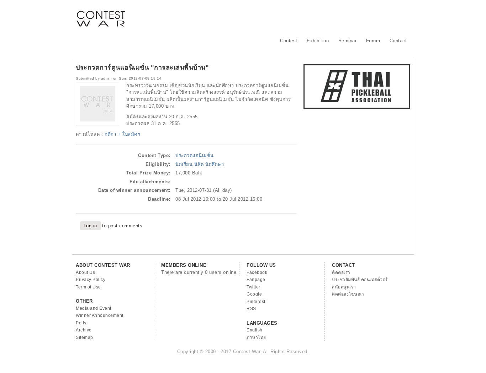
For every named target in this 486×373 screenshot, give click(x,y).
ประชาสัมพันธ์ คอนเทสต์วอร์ (360, 279)
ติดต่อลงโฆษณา (348, 294)
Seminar (347, 40)
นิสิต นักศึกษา (209, 164)
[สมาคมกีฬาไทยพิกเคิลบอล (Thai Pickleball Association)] (356, 107)
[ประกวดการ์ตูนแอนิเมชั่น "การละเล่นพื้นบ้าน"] (97, 123)
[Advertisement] (280, 16)
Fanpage (256, 279)
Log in (90, 225)
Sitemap (84, 337)
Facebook (257, 272)
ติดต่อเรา (341, 272)
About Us (85, 272)
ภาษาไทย (256, 337)
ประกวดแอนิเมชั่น (194, 155)
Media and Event (93, 308)
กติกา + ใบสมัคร (123, 134)
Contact (398, 40)
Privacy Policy (90, 279)
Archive (84, 330)
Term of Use (88, 287)
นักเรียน (183, 164)
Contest (288, 40)
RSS (251, 308)
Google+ (256, 294)
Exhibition (318, 40)
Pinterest (256, 301)
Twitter (253, 287)
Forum (373, 40)
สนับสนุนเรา (344, 287)
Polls (81, 322)
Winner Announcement (99, 315)
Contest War (101, 14)
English (255, 330)
